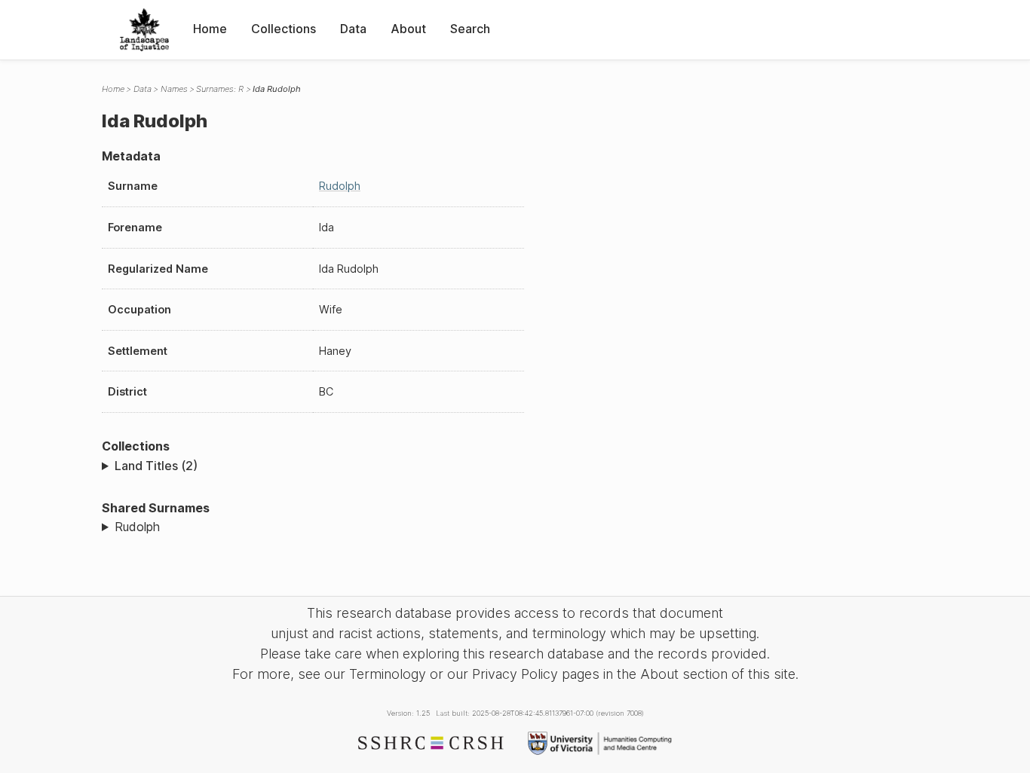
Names (174, 89)
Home (210, 28)
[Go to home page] (144, 30)
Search (470, 28)
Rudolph (339, 185)
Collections (283, 28)
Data (353, 28)
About (408, 28)
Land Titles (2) (156, 465)
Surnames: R (220, 89)
